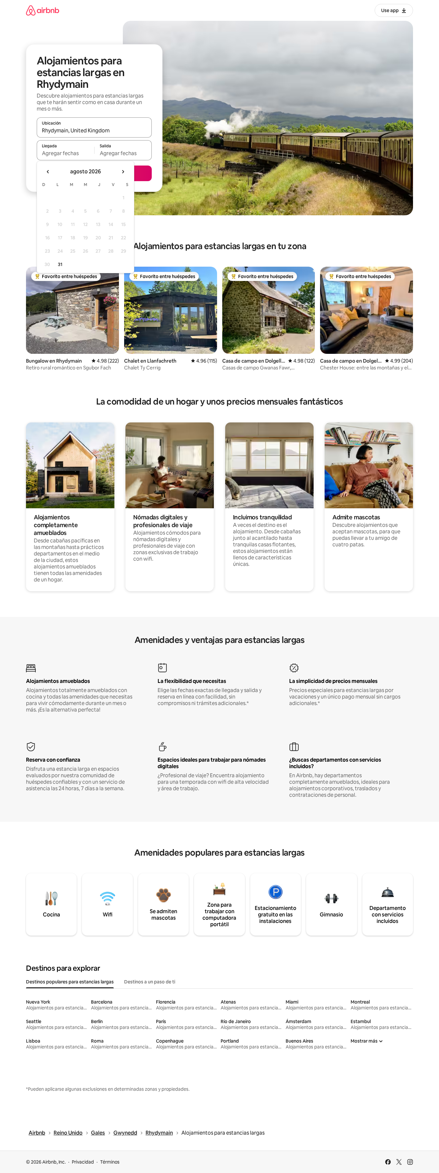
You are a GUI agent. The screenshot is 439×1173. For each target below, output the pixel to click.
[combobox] (94, 130)
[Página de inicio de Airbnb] (42, 10)
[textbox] (65, 153)
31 (60, 264)
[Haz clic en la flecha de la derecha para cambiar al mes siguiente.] (123, 172)
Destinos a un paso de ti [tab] (149, 982)
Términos (110, 1162)
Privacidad (83, 1162)
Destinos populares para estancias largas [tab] (70, 982)
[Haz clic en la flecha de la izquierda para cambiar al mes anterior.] (48, 172)
